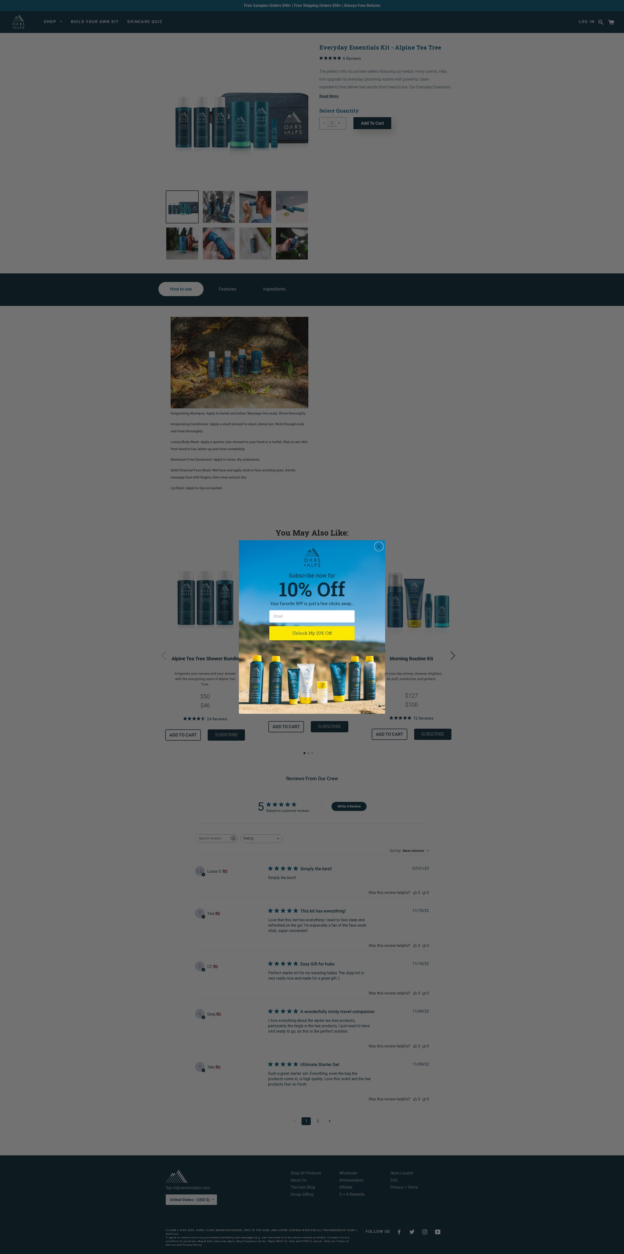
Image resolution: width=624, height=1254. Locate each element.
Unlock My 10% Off (312, 633)
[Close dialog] (379, 546)
